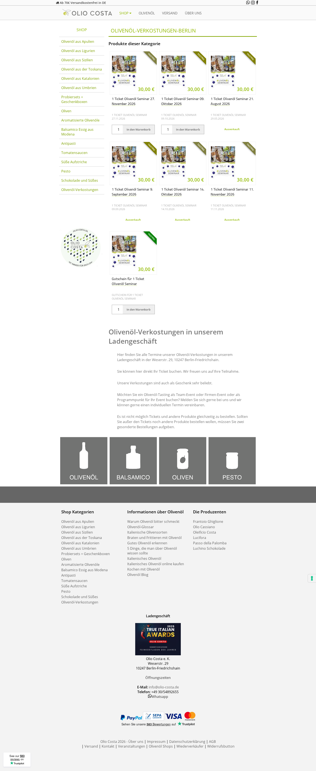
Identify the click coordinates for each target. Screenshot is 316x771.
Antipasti (68, 143)
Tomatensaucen (74, 152)
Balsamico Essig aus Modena (77, 132)
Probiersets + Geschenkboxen (74, 99)
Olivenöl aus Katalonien (80, 78)
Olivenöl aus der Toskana (81, 69)
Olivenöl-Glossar (140, 527)
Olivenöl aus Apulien (77, 41)
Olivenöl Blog (137, 574)
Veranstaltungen (131, 746)
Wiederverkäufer (190, 746)
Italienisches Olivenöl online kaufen (155, 564)
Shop (124, 13)
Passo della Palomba (210, 543)
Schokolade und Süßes (79, 180)
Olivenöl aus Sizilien (77, 60)
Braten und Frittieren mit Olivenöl (154, 537)
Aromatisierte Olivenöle (80, 120)
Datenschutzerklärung (187, 741)
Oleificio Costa (204, 532)
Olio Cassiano (204, 527)
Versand (170, 13)
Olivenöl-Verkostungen (79, 189)
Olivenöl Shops (161, 746)
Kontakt (108, 746)
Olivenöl (147, 13)
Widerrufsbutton (221, 746)
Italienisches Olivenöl (144, 558)
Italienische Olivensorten (147, 532)
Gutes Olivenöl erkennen (147, 543)
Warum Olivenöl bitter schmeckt (153, 521)
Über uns (193, 13)
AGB (212, 741)
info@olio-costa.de (164, 687)
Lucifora (199, 537)
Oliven (66, 111)
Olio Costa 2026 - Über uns (121, 741)
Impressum (156, 741)
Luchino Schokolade (209, 548)
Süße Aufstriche (74, 162)
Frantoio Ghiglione (208, 521)
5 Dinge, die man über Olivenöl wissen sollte (152, 551)
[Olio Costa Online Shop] (80, 267)
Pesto (66, 171)
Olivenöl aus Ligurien (78, 50)
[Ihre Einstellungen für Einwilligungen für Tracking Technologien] (312, 578)
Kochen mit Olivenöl (143, 569)
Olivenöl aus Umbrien (78, 87)
